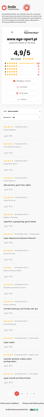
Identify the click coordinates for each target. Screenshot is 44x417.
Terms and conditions (9, 403)
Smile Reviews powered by (17, 409)
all (14, 117)
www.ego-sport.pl (22, 39)
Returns (24, 99)
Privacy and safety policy (33, 403)
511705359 (23, 87)
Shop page (23, 93)
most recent (13, 111)
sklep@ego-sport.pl (23, 81)
